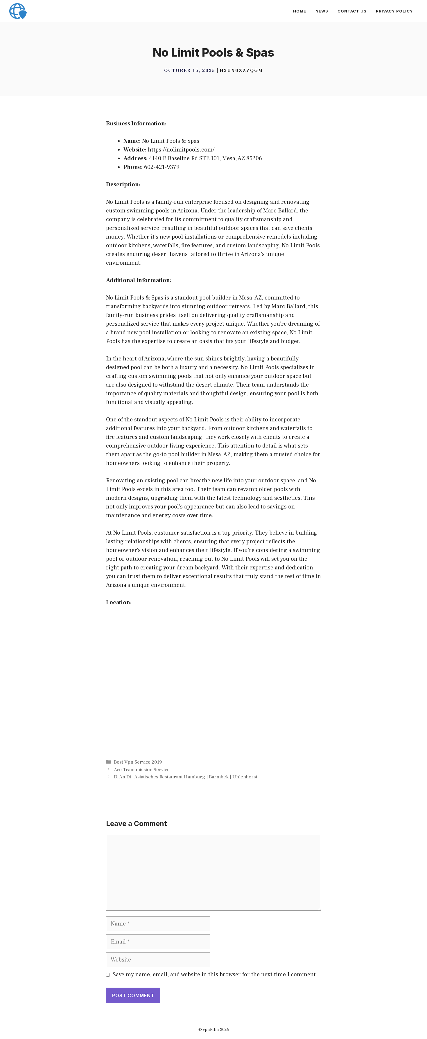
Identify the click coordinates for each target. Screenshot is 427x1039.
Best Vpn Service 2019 (138, 762)
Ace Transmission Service (142, 769)
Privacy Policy (394, 11)
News (321, 11)
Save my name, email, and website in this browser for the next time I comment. (215, 974)
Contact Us (352, 11)
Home (299, 11)
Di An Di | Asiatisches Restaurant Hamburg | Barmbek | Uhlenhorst (185, 777)
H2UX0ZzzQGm (241, 70)
